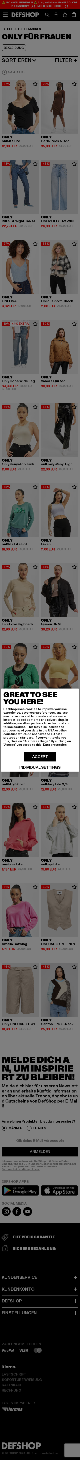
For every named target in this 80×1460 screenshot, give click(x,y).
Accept (40, 756)
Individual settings (40, 767)
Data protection (55, 744)
